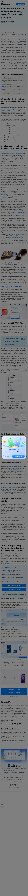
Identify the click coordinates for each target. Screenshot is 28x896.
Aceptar (7, 456)
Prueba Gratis (18, 456)
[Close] (4, 437)
